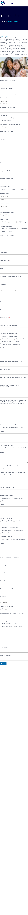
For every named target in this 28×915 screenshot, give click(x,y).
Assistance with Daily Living (9, 336)
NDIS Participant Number (7, 107)
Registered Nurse (18, 498)
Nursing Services (6, 341)
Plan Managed (12, 228)
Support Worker (6, 498)
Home (3, 21)
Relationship (3, 252)
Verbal (4, 448)
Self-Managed (23, 228)
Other (3, 500)
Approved (4, 189)
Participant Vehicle (7, 626)
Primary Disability (5, 369)
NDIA (3, 228)
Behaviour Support (7, 530)
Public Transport (6, 623)
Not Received (22, 189)
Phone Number (5, 147)
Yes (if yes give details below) (10, 427)
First (1, 94)
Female (10, 118)
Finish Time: (3, 581)
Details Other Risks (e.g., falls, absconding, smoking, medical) (12, 473)
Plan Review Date (5, 203)
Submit (3, 664)
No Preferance (19, 520)
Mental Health (14, 527)
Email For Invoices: (5, 655)
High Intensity (22, 222)
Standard (4, 222)
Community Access (7, 338)
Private (10, 231)
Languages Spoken (5, 170)
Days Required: (4, 565)
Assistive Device (22, 448)
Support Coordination (21, 338)
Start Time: (3, 573)
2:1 (8, 539)
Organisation (4, 294)
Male (3, 118)
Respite (17, 341)
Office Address (5, 317)
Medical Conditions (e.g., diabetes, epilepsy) (13, 377)
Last (16, 94)
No (8, 127)
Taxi (15, 623)
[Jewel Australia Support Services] (7, 3)
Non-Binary (19, 118)
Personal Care (19, 530)
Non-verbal (12, 448)
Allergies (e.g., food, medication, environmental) (9, 386)
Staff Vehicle (18, 626)
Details (2, 348)
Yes (3, 127)
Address (3, 139)
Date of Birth (4, 98)
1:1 (3, 539)
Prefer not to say (6, 120)
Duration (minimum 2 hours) (8, 588)
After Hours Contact (6, 155)
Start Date (3, 596)
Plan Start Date (4, 193)
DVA (3, 231)
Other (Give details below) (19, 539)
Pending (13, 189)
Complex (13, 222)
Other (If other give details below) (11, 344)
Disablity (4, 527)
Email (2, 163)
